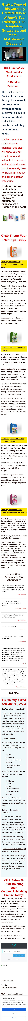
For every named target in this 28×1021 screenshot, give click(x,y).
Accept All (14, 1009)
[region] (14, 1008)
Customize (14, 1013)
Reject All (14, 1017)
